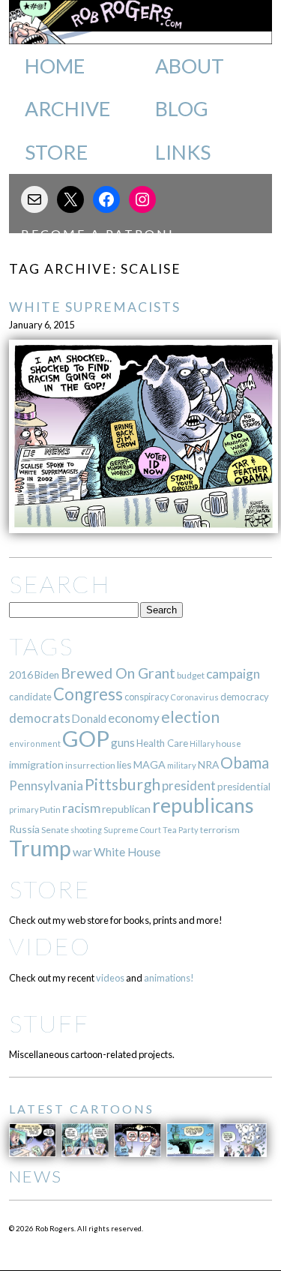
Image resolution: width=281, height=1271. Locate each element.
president (189, 785)
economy (134, 718)
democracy (244, 697)
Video (50, 946)
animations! (169, 978)
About (189, 66)
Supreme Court (132, 830)
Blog (181, 109)
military (181, 765)
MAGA (149, 764)
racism (81, 808)
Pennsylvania (46, 785)
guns (123, 742)
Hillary (202, 743)
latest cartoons (81, 1109)
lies (124, 764)
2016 (21, 674)
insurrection (90, 765)
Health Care (162, 743)
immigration (36, 764)
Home (55, 66)
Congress (88, 694)
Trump (40, 848)
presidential (244, 787)
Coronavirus (194, 697)
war (82, 851)
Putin (50, 809)
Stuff (49, 1023)
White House (127, 852)
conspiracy (146, 697)
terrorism (220, 829)
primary (23, 809)
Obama (244, 763)
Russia (24, 829)
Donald (89, 718)
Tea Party (181, 830)
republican (126, 808)
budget (191, 675)
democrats (39, 718)
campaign (233, 674)
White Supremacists (95, 307)
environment (35, 743)
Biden (46, 675)
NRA (208, 764)
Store (56, 152)
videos (110, 978)
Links (183, 152)
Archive (67, 109)
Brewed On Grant (118, 673)
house (228, 743)
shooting (86, 830)
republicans (203, 805)
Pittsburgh (122, 784)
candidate (30, 697)
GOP (85, 738)
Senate (55, 829)
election (190, 716)
